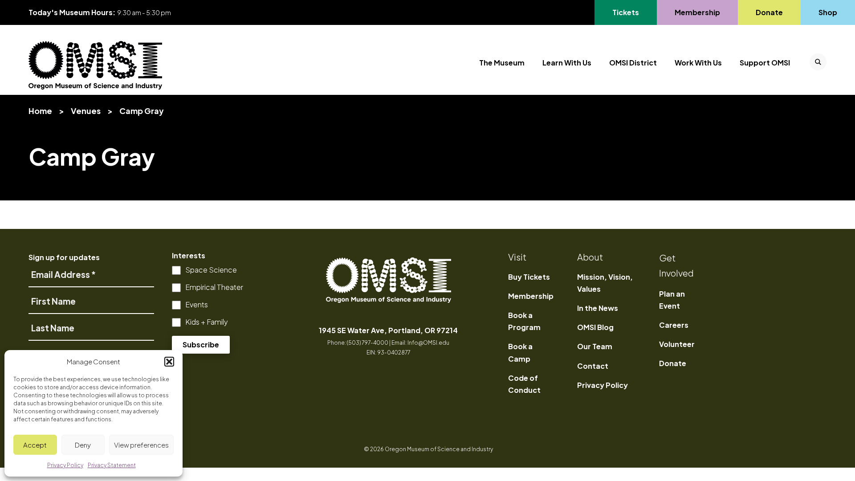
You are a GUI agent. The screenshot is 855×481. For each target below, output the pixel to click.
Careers (673, 325)
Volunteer (677, 344)
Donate (769, 12)
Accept (35, 444)
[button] (169, 361)
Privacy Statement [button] (112, 465)
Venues (86, 111)
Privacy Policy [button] (65, 465)
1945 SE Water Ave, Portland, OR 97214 (388, 330)
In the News (597, 308)
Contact (592, 366)
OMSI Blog (595, 327)
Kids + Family (206, 321)
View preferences (141, 444)
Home (40, 111)
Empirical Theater (214, 287)
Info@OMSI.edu (428, 342)
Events (196, 304)
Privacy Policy (602, 385)
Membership (697, 12)
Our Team (594, 346)
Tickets (631, 12)
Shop (828, 12)
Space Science (211, 269)
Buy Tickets (529, 276)
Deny (83, 444)
